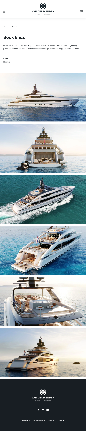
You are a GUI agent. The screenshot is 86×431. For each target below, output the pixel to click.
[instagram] (43, 410)
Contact (26, 420)
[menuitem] (81, 11)
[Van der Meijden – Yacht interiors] (43, 390)
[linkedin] (47, 410)
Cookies (60, 420)
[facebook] (38, 410)
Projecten (13, 26)
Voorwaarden (39, 420)
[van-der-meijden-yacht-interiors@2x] (43, 4)
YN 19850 (13, 45)
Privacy (51, 420)
